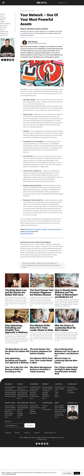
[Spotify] (13, 60)
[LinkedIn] (7, 60)
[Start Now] (17, 297)
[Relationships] (15, 26)
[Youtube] (10, 60)
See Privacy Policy (11, 474)
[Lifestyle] (15, 22)
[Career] (15, 16)
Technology (3, 27)
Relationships (4, 25)
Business (2, 14)
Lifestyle (2, 21)
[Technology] (15, 28)
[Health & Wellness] (15, 24)
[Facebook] (5, 60)
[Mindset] (15, 20)
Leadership (3, 18)
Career (2, 16)
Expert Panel (3, 35)
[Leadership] (15, 18)
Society (2, 29)
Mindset (2, 19)
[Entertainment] (15, 31)
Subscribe (61, 2)
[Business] (15, 14)
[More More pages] (21, 398)
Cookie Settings (67, 473)
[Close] (82, 473)
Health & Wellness (5, 23)
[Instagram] (2, 60)
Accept (77, 473)
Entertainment (4, 31)
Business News (4, 33)
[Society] (15, 30)
